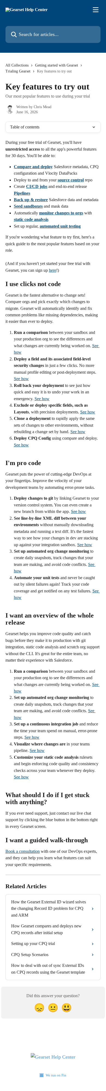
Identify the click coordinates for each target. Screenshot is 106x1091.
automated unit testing (60, 226)
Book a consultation (22, 851)
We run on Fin (56, 1075)
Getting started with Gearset (56, 65)
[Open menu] (96, 9)
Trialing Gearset (17, 71)
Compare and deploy (33, 166)
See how (21, 378)
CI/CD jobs (36, 186)
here (52, 270)
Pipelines (22, 193)
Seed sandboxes (28, 206)
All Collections (17, 65)
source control (71, 180)
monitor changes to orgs (61, 213)
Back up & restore (31, 199)
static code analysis (31, 219)
